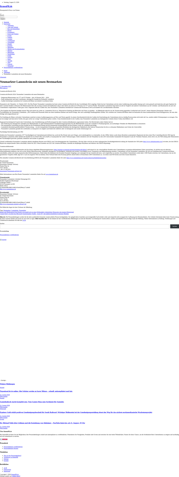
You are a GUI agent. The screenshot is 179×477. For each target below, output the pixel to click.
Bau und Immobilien (13, 29)
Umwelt (9, 64)
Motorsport (10, 52)
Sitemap (6, 459)
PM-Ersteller (3, 396)
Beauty (9, 30)
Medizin (9, 50)
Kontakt (6, 460)
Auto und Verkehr (12, 27)
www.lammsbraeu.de (52, 174)
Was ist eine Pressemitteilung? (12, 455)
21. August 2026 (5, 416)
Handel (9, 44)
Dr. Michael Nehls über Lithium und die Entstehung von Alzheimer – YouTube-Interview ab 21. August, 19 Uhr (42, 423)
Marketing (10, 47)
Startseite (6, 22)
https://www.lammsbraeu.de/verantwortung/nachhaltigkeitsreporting (86, 158)
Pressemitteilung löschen (11, 448)
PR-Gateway (4, 88)
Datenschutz (7, 469)
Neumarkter (22, 210)
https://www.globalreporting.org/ (152, 141)
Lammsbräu (14, 210)
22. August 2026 (5, 395)
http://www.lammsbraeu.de (8, 189)
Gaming (9, 39)
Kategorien (7, 24)
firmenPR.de (6, 6)
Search (2, 15)
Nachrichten (11, 54)
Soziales (9, 57)
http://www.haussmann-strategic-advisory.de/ (13, 204)
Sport (9, 59)
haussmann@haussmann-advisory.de (11, 171)
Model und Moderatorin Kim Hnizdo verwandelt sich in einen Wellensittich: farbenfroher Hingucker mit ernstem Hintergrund (37, 212)
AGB (24, 220)
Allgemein (10, 25)
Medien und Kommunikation (16, 49)
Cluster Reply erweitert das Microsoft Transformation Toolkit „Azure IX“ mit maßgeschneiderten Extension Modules (34, 214)
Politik (9, 56)
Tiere (8, 62)
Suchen (2, 223)
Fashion (9, 37)
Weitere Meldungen (7, 384)
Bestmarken (7, 210)
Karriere (9, 45)
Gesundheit (10, 42)
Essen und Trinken (12, 34)
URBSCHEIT (16, 476)
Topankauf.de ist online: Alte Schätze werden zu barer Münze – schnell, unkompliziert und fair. (36, 391)
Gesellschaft (11, 40)
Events (9, 35)
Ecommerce (10, 32)
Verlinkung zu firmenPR (11, 457)
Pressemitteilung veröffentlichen (13, 67)
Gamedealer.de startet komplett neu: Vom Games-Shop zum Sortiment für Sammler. (32, 402)
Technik (9, 61)
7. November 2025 (5, 86)
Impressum (7, 471)
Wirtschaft (10, 66)
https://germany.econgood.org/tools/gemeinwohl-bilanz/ (70, 149)
